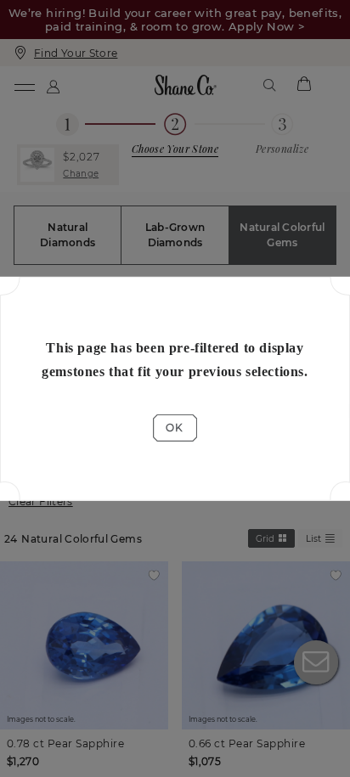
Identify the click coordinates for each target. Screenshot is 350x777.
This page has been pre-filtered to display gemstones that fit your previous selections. (175, 359)
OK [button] (174, 427)
